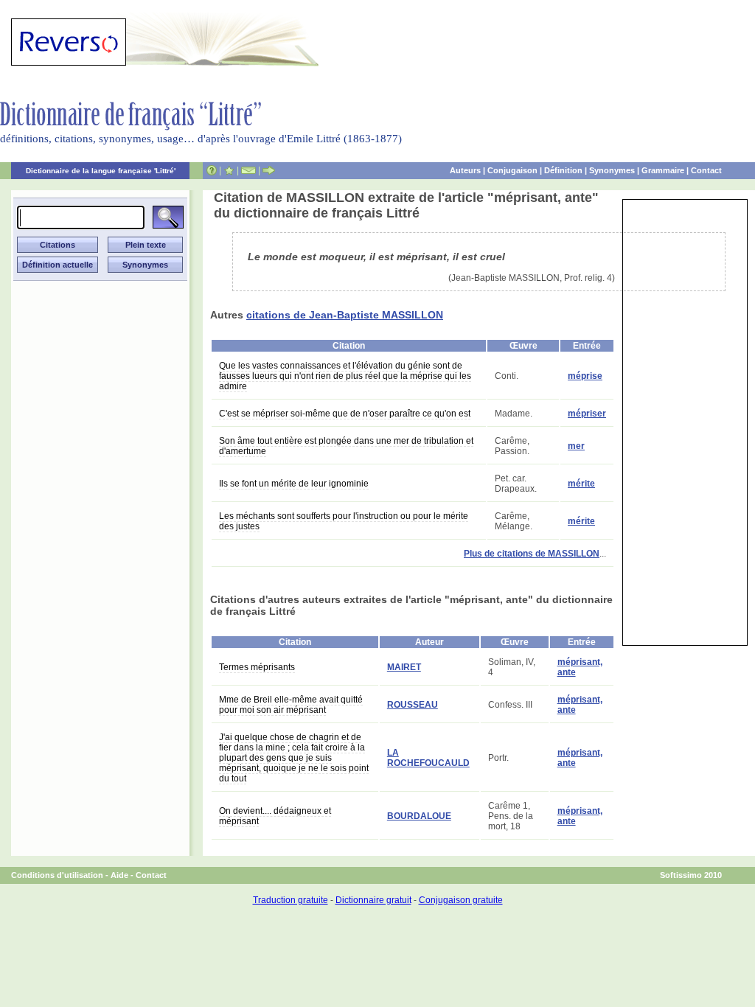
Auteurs (465, 170)
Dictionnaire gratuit (373, 900)
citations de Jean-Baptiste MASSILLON (344, 315)
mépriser (587, 413)
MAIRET (404, 667)
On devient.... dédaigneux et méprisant (275, 816)
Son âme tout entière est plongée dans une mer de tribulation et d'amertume (346, 446)
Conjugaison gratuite (461, 900)
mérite (581, 483)
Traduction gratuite (290, 900)
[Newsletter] (248, 170)
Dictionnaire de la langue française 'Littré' (100, 171)
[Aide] (211, 170)
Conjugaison (512, 170)
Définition (563, 170)
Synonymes (612, 170)
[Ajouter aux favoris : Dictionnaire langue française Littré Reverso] (228, 170)
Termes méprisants (257, 667)
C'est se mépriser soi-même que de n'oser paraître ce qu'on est (344, 413)
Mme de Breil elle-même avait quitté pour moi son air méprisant (291, 704)
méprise (585, 376)
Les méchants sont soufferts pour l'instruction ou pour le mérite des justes (343, 521)
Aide (119, 875)
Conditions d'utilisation (57, 875)
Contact (706, 170)
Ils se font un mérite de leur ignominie (294, 483)
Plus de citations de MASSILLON (531, 553)
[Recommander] (268, 170)
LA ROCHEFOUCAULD (428, 758)
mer (576, 446)
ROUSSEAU (412, 705)
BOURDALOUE (419, 816)
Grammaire (662, 170)
